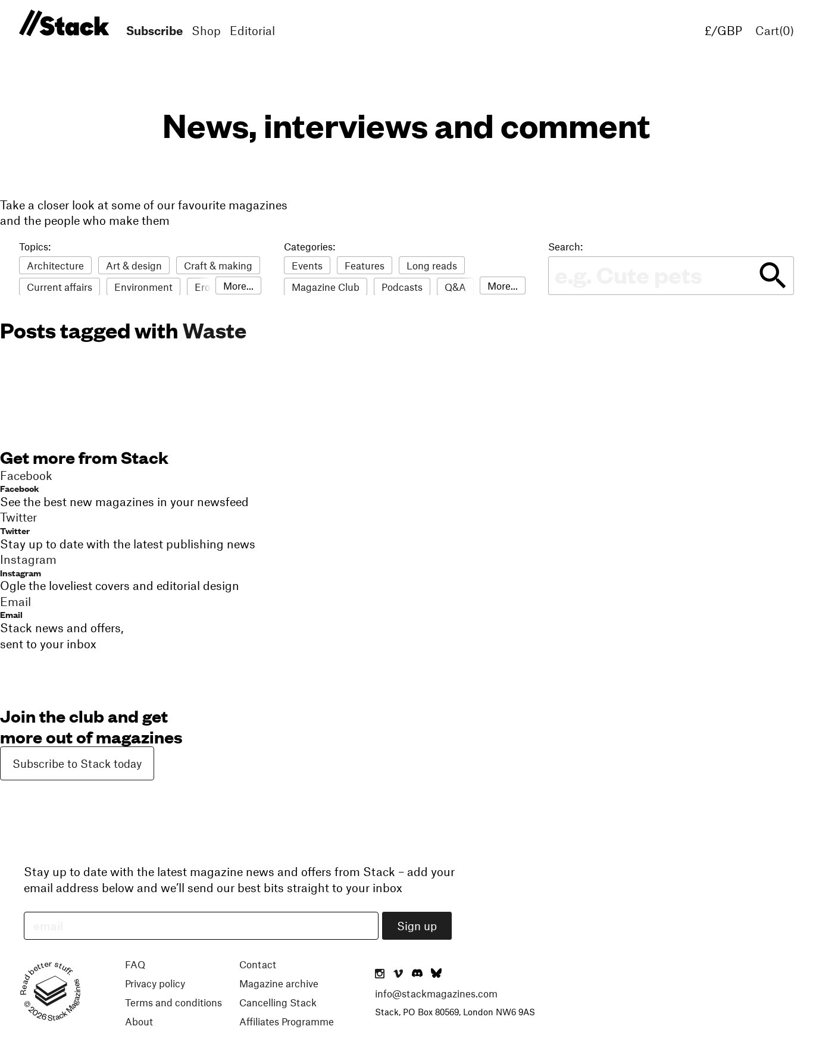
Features (364, 265)
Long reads (431, 265)
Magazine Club (325, 287)
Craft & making (218, 265)
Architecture (55, 265)
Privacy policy (155, 983)
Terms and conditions (173, 1002)
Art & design (134, 265)
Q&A (455, 287)
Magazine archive (278, 983)
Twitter (15, 530)
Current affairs (59, 287)
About (139, 1021)
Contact (257, 964)
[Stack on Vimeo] (398, 974)
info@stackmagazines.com (436, 993)
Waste (214, 329)
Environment (143, 287)
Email (11, 614)
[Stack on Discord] (418, 974)
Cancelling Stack (278, 1002)
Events (307, 265)
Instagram (20, 572)
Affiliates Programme (286, 1021)
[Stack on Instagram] (379, 974)
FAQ (135, 964)
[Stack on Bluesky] (436, 974)
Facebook (19, 488)
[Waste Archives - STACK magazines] (62, 23)
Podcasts (402, 287)
